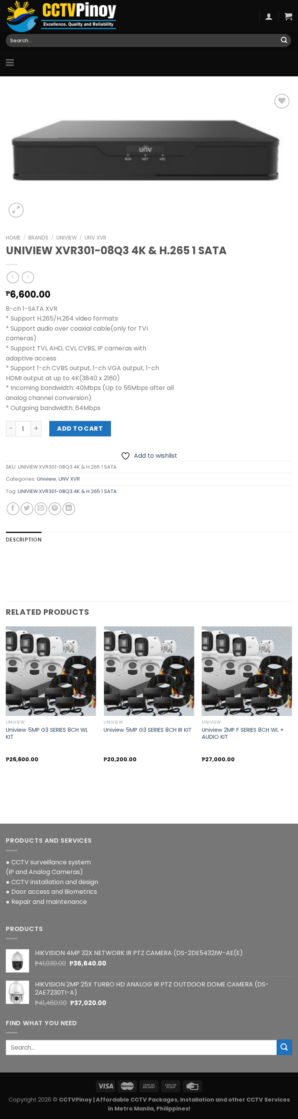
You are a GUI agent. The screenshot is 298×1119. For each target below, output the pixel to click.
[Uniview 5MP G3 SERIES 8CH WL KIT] (51, 671)
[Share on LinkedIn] (68, 508)
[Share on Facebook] (13, 508)
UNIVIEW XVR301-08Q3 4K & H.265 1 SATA (67, 491)
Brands (38, 237)
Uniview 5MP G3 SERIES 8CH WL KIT (47, 733)
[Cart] (288, 16)
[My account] (269, 16)
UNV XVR (95, 237)
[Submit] (284, 40)
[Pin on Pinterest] (55, 508)
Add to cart (80, 428)
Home (13, 237)
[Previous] (6, 711)
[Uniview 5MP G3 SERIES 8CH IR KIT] (149, 671)
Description (24, 539)
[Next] (292, 711)
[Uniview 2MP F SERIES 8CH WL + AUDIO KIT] (247, 671)
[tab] (24, 539)
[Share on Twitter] (27, 508)
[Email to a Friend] (41, 508)
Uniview (66, 237)
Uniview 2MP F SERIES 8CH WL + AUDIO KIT (243, 733)
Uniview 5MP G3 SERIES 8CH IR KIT (148, 730)
